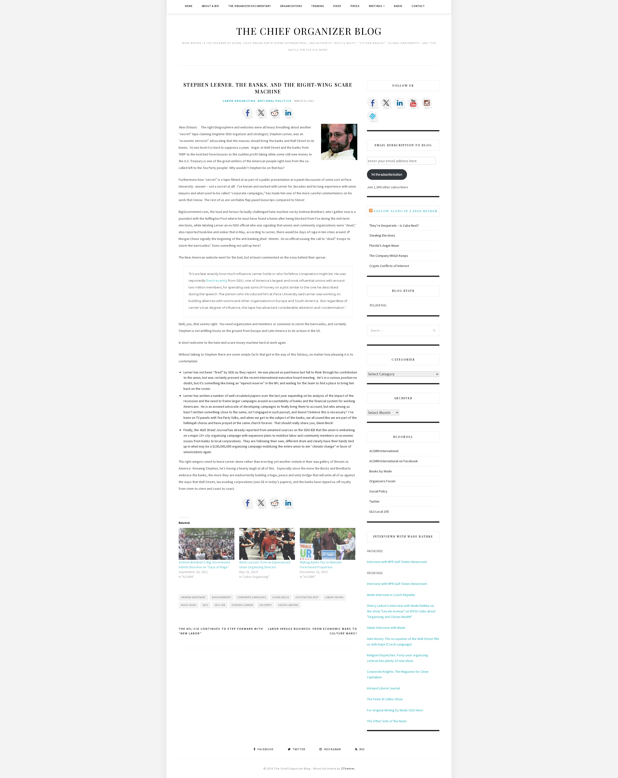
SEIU (205, 605)
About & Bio (210, 6)
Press (355, 6)
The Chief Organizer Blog (309, 30)
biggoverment (221, 597)
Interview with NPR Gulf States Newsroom (397, 562)
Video (337, 6)
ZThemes (348, 768)
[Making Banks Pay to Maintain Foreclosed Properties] (328, 544)
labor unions (334, 597)
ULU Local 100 (379, 511)
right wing (188, 605)
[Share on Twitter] (261, 113)
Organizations (291, 6)
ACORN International (383, 451)
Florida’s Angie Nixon (384, 245)
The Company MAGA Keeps (388, 255)
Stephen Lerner (242, 605)
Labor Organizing (239, 101)
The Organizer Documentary (249, 6)
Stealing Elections (382, 235)
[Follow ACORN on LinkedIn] (400, 103)
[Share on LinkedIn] (288, 113)
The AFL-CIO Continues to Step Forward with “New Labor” (221, 631)
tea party (265, 605)
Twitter (374, 501)
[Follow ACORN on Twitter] (386, 103)
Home (189, 6)
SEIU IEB (220, 605)
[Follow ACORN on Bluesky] (373, 116)
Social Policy (378, 491)
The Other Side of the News (387, 721)
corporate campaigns (252, 597)
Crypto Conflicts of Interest (389, 266)
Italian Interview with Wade (386, 627)
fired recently (216, 280)
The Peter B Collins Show (385, 699)
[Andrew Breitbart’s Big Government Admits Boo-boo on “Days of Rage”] (206, 544)
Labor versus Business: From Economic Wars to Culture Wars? (312, 631)
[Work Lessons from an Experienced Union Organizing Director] (267, 544)
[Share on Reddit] (275, 113)
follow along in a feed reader (405, 211)
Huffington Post (307, 597)
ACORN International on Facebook (393, 461)
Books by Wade (380, 471)
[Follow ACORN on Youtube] (413, 103)
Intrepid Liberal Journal (383, 688)
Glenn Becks (280, 597)
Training (317, 6)
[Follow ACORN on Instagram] (427, 103)
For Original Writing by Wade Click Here (395, 710)
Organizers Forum (382, 481)
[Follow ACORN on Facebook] (373, 103)
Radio (398, 6)
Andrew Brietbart (193, 597)
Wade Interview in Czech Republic (391, 595)
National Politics (275, 101)
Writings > (377, 6)
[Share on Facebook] (247, 113)
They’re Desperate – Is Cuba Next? (394, 225)
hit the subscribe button (387, 174)
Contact (418, 6)
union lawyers (288, 605)
